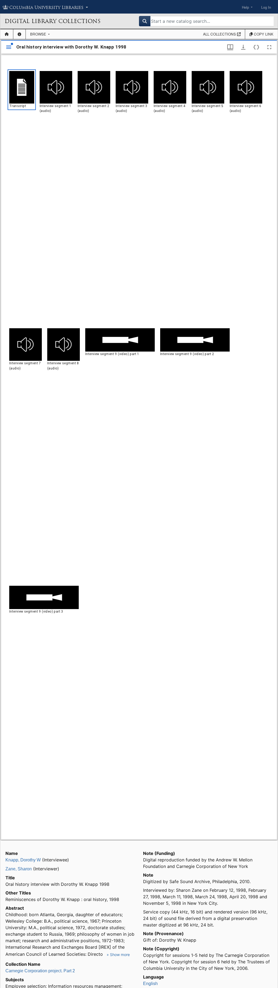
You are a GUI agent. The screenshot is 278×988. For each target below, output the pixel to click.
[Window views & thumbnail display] (230, 47)
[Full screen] (269, 47)
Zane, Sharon (18, 869)
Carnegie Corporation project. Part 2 (40, 970)
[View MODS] (256, 47)
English (150, 983)
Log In (266, 7)
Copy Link (263, 34)
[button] (22, 89)
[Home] (6, 34)
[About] (19, 34)
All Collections (220, 34)
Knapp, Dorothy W (23, 860)
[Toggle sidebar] (8, 47)
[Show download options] (243, 47)
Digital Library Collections (52, 21)
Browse (38, 34)
